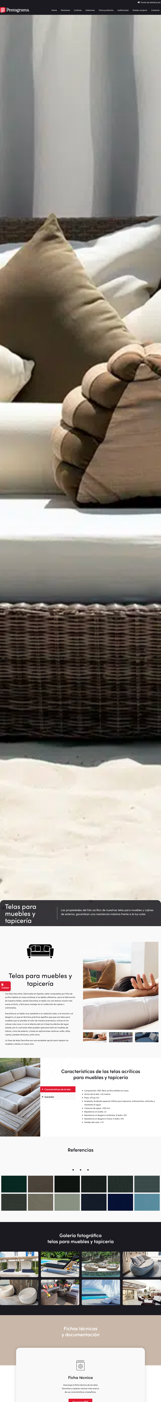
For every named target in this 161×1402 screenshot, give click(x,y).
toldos (19, 1000)
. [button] (73, 1166)
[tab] (57, 1089)
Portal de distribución (150, 2)
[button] (65, 10)
